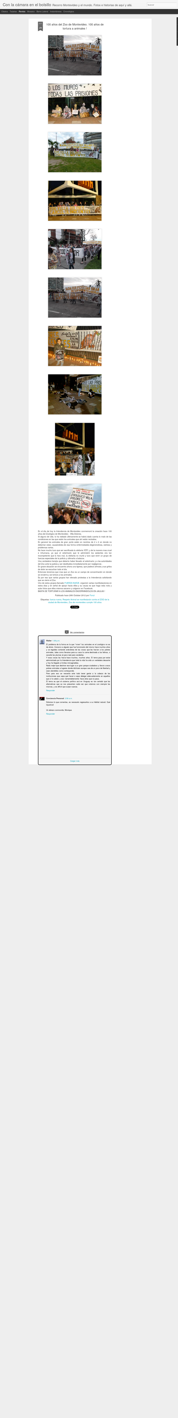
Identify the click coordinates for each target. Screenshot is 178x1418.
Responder (50, 690)
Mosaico (31, 11)
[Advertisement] (127, 65)
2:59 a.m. (68, 698)
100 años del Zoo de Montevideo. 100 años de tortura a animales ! (75, 26)
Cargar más (75, 760)
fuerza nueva (55, 599)
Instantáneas (55, 11)
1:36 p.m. (56, 640)
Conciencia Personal (55, 698)
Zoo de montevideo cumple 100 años (85, 602)
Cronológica (68, 11)
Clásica (4, 11)
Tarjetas (13, 11)
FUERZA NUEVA (72, 583)
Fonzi (92, 595)
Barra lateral (42, 11)
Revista (22, 11)
